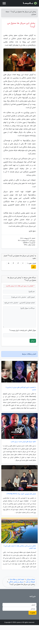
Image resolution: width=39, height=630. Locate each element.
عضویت (32, 612)
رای (33, 266)
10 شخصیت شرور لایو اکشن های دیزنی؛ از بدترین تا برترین (21, 388)
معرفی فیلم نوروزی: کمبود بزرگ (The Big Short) (21, 494)
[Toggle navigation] (4, 3)
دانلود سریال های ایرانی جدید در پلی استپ (23, 442)
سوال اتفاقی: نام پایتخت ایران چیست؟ (22, 330)
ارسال (33, 340)
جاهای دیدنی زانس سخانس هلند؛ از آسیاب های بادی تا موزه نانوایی (20, 547)
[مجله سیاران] (30, 3)
